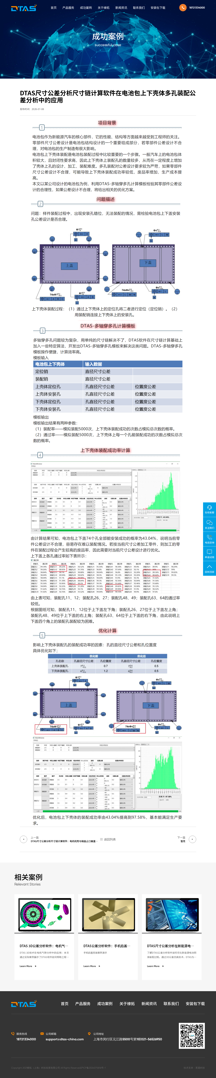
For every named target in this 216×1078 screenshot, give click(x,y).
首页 (54, 7)
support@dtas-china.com (65, 1039)
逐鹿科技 (200, 1067)
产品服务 (68, 7)
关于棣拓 (103, 7)
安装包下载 (158, 7)
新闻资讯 (121, 7)
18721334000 (197, 7)
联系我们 (139, 7)
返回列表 (110, 839)
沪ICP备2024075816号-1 (93, 1067)
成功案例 (86, 7)
